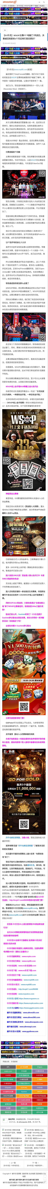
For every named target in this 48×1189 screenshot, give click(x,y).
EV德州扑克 (40, 1071)
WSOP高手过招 (8, 1100)
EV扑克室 (39, 1075)
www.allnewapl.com (28, 1027)
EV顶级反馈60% (24, 1083)
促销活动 (8, 1104)
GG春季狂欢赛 (8, 1092)
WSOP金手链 (24, 1096)
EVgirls (39, 1067)
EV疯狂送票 (24, 1079)
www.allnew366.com (31, 1017)
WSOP (14, 77)
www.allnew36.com (31, 1013)
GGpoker (8, 1087)
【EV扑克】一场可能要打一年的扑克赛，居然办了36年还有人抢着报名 (35, 1156)
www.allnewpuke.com (34, 1022)
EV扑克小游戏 (12, 999)
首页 (5, 6)
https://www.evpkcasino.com (31, 1003)
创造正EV (24, 1108)
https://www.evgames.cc (29, 999)
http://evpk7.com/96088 (19, 900)
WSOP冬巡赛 (8, 1096)
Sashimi (21, 614)
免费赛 (39, 1104)
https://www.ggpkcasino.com (31, 1008)
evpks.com (8, 1071)
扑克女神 (24, 1112)
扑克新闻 (11, 6)
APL (8, 1067)
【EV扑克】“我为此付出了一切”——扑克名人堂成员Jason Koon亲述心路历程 (12, 1156)
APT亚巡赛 (24, 1067)
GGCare (40, 1083)
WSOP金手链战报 (39, 1096)
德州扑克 (30, 865)
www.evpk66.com (29, 975)
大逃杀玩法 (40, 1108)
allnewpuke (23, 1122)
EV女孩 (24, 1071)
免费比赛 (24, 1104)
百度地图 (39, 1174)
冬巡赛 (8, 1108)
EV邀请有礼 (8, 1083)
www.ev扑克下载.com (27, 970)
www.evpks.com (29, 956)
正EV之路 (39, 1112)
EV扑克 (8, 1075)
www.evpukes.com (26, 994)
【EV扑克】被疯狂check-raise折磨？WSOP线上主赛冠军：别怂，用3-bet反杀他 (35, 1141)
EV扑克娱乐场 (24, 1075)
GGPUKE (24, 1087)
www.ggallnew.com (30, 1031)
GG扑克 (10, 1008)
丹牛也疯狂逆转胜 (25, 846)
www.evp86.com (20, 69)
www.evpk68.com (28, 984)
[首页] (45, 1174)
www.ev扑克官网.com (27, 966)
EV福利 (39, 1079)
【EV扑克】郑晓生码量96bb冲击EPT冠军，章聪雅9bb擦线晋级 (12, 1141)
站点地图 (32, 1174)
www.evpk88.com (31, 980)
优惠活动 (40, 1100)
